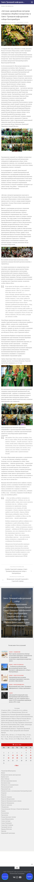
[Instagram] (17, 877)
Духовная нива (5, 783)
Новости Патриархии (7, 803)
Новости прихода (7, 6)
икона (12, 716)
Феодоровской (5, 728)
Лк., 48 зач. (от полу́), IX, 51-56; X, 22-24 (18, 737)
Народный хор (5, 789)
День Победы (5, 779)
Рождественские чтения (8, 817)
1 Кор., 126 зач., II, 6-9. (10, 739)
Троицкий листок (6, 827)
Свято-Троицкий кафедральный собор (13, 2)
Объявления (17, 652)
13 (17, 755)
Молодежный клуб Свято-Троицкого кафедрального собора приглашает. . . (20, 687)
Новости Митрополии (8, 799)
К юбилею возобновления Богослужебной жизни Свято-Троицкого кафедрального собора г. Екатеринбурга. (20, 669)
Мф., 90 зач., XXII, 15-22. (25, 739)
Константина (12, 724)
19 (12, 758)
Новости (3, 795)
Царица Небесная (6, 829)
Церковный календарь (8, 833)
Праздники (4, 815)
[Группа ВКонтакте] (14, 877)
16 (30, 755)
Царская (3, 831)
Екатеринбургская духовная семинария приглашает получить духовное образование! (19, 679)
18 (8, 758)
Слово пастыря (5, 821)
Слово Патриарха (6, 823)
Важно (11, 652)
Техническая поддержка (17, 873)
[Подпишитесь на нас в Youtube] (20, 877)
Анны (14, 726)
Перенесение (5, 716)
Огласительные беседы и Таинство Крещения (15, 809)
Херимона (21, 722)
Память (3, 811)
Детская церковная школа (9, 781)
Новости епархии (19, 675)
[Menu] (32, 2)
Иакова (22, 726)
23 (30, 758)
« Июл (16, 765)
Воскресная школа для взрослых (11, 775)
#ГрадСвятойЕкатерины (8, 771)
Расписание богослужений (17, 645)
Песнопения (5, 813)
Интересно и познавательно (9, 785)
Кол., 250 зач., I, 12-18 (12, 735)
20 (17, 758)
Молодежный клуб (19, 684)
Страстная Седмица (7, 825)
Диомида (11, 720)
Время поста (5, 777)
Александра (28, 724)
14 (21, 755)
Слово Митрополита (7, 819)
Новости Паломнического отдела (11, 801)
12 (12, 755)
